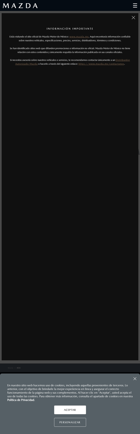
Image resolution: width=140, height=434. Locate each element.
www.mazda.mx (79, 36)
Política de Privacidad (20, 400)
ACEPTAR (70, 409)
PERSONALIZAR (69, 422)
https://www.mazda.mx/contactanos (101, 63)
